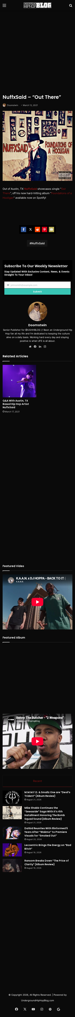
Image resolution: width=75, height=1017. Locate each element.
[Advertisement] (37, 51)
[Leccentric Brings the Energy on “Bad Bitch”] (12, 849)
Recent (37, 781)
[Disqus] (37, 462)
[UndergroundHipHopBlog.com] (37, 5)
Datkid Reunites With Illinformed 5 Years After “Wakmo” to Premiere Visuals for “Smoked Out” (46, 832)
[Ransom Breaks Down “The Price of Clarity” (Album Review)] (12, 865)
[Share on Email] (51, 229)
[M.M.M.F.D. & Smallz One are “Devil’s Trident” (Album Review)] (12, 797)
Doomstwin (12, 105)
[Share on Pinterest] (44, 229)
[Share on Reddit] (37, 229)
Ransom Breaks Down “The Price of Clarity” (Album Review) (46, 862)
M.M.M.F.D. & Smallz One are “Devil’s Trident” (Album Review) (47, 794)
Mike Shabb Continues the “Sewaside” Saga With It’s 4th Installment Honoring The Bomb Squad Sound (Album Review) (44, 813)
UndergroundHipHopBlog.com (37, 1000)
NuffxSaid (30, 188)
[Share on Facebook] (23, 229)
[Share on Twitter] (30, 229)
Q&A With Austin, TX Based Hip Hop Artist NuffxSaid (16, 404)
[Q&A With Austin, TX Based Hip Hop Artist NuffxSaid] (19, 381)
